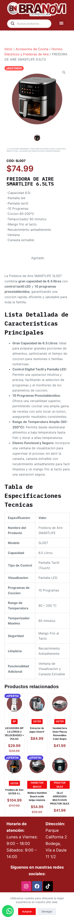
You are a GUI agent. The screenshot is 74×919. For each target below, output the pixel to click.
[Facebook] (37, 886)
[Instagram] (26, 886)
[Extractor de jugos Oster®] (37, 704)
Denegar (47, 911)
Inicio (8, 49)
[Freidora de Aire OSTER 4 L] (14, 765)
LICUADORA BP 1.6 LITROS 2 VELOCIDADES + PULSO (14, 733)
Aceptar (27, 911)
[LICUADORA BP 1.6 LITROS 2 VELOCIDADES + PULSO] (14, 704)
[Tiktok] (48, 886)
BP (14, 721)
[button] (61, 23)
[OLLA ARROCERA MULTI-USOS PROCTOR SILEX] (60, 765)
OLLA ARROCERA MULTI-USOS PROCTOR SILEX (59, 798)
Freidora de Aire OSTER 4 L (14, 792)
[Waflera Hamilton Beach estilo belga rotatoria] (37, 765)
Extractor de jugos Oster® (37, 730)
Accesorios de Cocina (32, 49)
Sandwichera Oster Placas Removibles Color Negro (59, 733)
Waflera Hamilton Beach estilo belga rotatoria (37, 797)
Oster (37, 721)
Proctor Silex (60, 784)
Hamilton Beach (37, 784)
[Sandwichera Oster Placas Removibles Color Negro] (60, 704)
